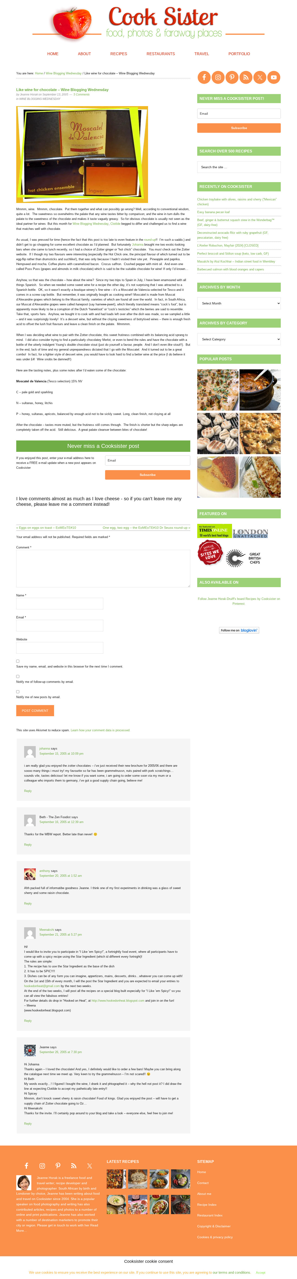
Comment (23, 547)
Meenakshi (46, 929)
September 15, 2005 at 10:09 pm (61, 753)
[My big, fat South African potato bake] (260, 434)
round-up (150, 239)
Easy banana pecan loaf (213, 212)
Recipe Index (206, 1204)
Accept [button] (260, 1272)
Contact (203, 1183)
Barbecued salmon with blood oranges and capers (230, 269)
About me (204, 1194)
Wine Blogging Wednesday (39, 99)
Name (21, 595)
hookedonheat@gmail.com (42, 986)
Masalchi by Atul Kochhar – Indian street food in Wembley (236, 261)
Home (201, 1172)
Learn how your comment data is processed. (100, 730)
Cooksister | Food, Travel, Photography (148, 23)
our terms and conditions (231, 1272)
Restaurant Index (210, 1215)
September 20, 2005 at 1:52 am (60, 875)
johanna (44, 748)
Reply (28, 791)
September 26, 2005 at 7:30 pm (60, 1052)
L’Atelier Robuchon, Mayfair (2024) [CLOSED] (227, 245)
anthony (44, 871)
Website (21, 639)
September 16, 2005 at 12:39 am (61, 822)
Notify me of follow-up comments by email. (45, 682)
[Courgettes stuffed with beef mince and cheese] (260, 477)
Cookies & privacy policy (215, 1237)
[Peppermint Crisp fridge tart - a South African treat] (218, 390)
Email (21, 617)
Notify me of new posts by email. (38, 697)
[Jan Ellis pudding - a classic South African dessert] (218, 477)
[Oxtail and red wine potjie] (260, 390)
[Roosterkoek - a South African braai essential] (218, 434)
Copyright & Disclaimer (214, 1226)
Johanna (137, 244)
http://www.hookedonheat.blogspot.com (118, 1000)
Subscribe (148, 475)
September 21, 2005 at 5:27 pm (60, 934)
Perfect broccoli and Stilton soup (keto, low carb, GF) (233, 253)
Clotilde (115, 223)
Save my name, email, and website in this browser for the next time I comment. (69, 666)
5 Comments (82, 94)
